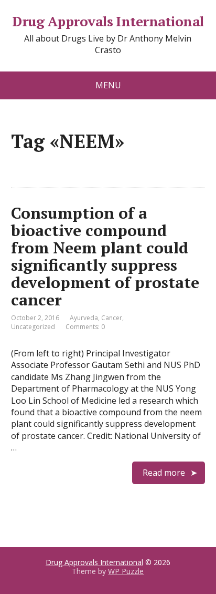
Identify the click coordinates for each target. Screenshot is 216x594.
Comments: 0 (85, 326)
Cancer (111, 317)
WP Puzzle (126, 571)
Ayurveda (84, 317)
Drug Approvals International (107, 21)
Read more (164, 472)
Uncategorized (33, 326)
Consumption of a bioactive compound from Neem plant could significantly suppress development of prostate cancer (105, 256)
